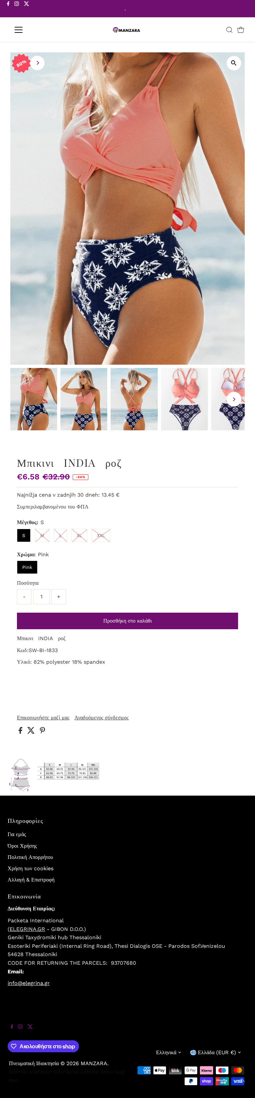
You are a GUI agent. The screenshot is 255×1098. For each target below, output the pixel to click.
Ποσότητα (28, 583)
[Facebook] (8, 9)
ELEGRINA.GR (27, 929)
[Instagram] (17, 9)
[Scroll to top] (241, 1084)
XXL (101, 535)
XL (79, 535)
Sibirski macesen (30, 1071)
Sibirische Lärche (76, 1071)
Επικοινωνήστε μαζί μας (43, 717)
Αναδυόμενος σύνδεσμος (101, 717)
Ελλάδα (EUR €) (217, 1052)
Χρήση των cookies (30, 868)
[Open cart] (240, 30)
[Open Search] (229, 30)
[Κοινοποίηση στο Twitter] (32, 732)
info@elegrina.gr (29, 983)
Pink (27, 567)
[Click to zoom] (233, 63)
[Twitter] (26, 9)
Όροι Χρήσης (22, 846)
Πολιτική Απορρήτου (30, 857)
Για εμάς (17, 834)
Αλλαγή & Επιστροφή (31, 880)
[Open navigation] (38, 30)
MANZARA (94, 1063)
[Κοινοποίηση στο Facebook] (21, 732)
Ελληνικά (166, 1052)
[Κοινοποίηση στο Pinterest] (42, 732)
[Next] (37, 62)
